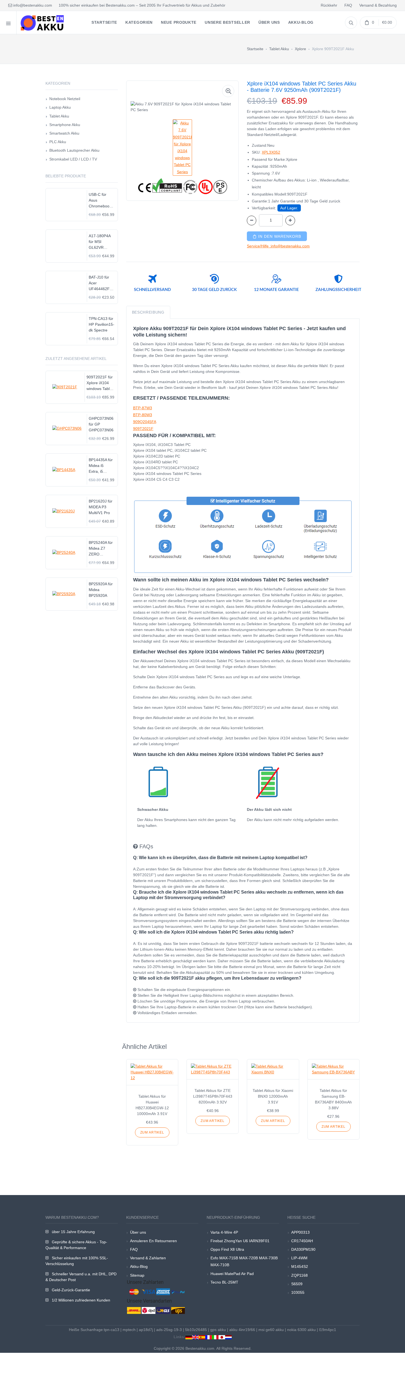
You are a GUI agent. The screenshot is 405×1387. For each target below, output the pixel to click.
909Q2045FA (144, 421)
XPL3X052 (271, 152)
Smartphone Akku (64, 124)
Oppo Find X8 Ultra (227, 1249)
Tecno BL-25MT (224, 1282)
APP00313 (300, 1232)
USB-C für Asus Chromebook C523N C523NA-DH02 (100, 200)
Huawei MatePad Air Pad (232, 1273)
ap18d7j (146, 1329)
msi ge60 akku (271, 1329)
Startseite (255, 49)
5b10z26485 (196, 1329)
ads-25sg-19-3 (169, 1329)
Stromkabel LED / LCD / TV (73, 159)
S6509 (297, 1284)
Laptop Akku (60, 107)
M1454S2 (299, 1266)
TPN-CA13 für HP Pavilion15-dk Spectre (101, 324)
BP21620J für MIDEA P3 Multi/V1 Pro (100, 507)
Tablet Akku (279, 49)
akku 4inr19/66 (242, 1329)
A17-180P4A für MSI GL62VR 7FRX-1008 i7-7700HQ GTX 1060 (101, 242)
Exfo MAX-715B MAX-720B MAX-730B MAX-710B (244, 1261)
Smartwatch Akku (64, 133)
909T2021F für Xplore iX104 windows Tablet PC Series (100, 383)
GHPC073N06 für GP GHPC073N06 (101, 424)
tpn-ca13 (111, 1329)
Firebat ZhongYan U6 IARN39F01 (239, 1241)
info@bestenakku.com (32, 5)
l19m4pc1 (327, 1329)
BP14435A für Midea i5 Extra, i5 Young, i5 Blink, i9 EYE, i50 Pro (101, 466)
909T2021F (143, 428)
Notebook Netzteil (64, 99)
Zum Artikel (152, 1132)
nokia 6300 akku (301, 1329)
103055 (297, 1292)
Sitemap (137, 1275)
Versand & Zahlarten (148, 1258)
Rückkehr (329, 5)
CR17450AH (302, 1241)
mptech (129, 1329)
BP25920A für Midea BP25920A (101, 590)
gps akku (218, 1329)
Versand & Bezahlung (378, 5)
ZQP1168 (299, 1275)
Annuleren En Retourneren (153, 1241)
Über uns (138, 1232)
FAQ (348, 5)
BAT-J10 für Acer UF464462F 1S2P (99, 283)
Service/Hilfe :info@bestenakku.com (278, 246)
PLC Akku (57, 142)
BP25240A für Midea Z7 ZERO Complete (101, 548)
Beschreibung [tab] (148, 312)
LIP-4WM (299, 1258)
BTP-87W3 (142, 408)
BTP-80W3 (142, 415)
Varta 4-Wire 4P (224, 1232)
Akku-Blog (139, 1266)
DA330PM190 (303, 1249)
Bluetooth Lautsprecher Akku (74, 150)
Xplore (300, 49)
